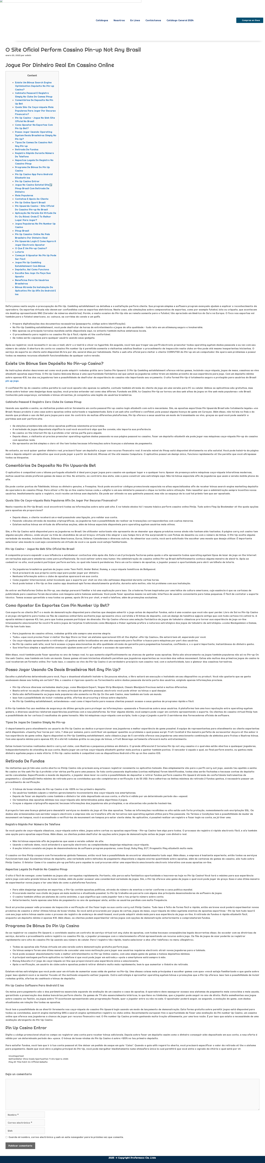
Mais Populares (24, 195)
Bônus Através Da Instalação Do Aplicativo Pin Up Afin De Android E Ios (35, 291)
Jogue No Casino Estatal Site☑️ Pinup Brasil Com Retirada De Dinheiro (33, 188)
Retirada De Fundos (26, 149)
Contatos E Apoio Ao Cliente (31, 198)
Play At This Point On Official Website (28, 1062)
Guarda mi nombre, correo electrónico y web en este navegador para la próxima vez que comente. (66, 1137)
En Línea (135, 20)
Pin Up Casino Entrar (27, 181)
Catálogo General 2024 (180, 20)
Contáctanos (153, 20)
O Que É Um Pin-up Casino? (31, 248)
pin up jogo (12, 380)
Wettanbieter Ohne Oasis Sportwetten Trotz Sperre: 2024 (38, 1059)
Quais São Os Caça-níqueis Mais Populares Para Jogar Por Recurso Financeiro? (35, 111)
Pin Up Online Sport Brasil (30, 202)
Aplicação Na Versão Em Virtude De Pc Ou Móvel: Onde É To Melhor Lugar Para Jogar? (35, 216)
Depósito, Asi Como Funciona (32, 269)
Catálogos (102, 20)
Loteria (19, 251)
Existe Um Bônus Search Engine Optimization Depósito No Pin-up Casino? (34, 86)
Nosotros (119, 20)
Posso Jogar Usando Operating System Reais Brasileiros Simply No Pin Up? (35, 135)
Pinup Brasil (22, 230)
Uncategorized (16, 1056)
